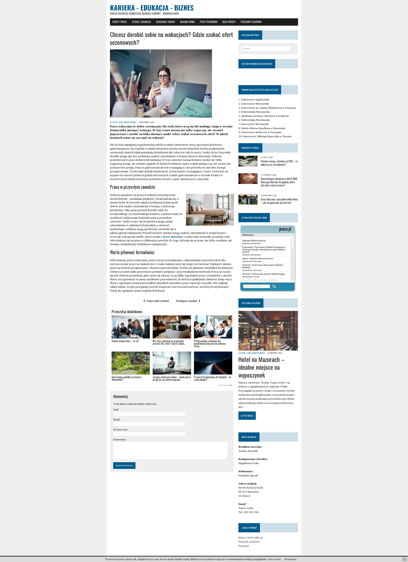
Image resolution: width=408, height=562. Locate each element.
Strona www (120, 429)
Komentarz (119, 439)
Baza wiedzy (229, 22)
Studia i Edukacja (141, 22)
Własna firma (187, 22)
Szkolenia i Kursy (165, 22)
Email (116, 419)
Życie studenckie (209, 22)
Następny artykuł (186, 301)
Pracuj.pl (243, 545)
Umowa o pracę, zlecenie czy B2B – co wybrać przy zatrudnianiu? (279, 162)
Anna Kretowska (127, 122)
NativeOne (172, 385)
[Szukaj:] (266, 48)
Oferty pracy (119, 22)
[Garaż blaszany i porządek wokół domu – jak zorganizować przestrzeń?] (248, 202)
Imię (115, 409)
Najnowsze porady (250, 147)
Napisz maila (245, 508)
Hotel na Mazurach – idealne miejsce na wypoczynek (261, 367)
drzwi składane (173, 237)
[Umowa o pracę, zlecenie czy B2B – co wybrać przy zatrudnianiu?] (248, 164)
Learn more (274, 559)
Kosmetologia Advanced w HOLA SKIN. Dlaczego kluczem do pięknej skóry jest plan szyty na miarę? (279, 182)
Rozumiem (290, 559)
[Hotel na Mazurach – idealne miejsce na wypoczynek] (268, 348)
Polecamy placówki (251, 22)
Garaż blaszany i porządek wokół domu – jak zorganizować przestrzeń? (279, 201)
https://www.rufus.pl (250, 537)
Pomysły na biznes (249, 541)
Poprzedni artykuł (158, 301)
